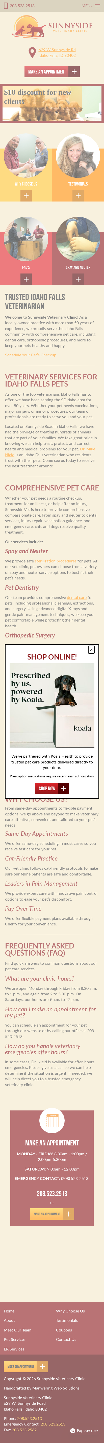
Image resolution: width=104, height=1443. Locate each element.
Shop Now (47, 788)
